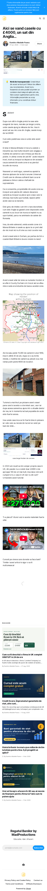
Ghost (28, 889)
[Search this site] (40, 18)
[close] (44, 7)
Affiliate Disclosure (34, 884)
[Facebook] (23, 865)
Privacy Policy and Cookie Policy (18, 880)
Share (39, 44)
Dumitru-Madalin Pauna (20, 42)
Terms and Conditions (14, 884)
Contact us (38, 880)
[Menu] (44, 18)
